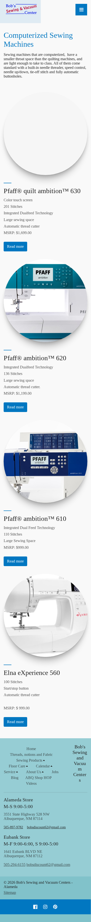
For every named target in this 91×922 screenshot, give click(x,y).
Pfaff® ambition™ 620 (35, 358)
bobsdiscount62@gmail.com (46, 827)
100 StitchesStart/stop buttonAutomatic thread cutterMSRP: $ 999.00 (22, 695)
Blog (14, 778)
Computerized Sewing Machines (38, 39)
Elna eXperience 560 (32, 672)
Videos (31, 783)
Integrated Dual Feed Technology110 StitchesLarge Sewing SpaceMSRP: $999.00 (29, 537)
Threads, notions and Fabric (31, 754)
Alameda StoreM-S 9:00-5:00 (18, 803)
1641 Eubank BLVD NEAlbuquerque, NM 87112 (37, 858)
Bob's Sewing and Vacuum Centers (80, 763)
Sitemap (10, 892)
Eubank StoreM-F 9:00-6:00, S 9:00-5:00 (31, 840)
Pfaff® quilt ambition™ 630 (42, 191)
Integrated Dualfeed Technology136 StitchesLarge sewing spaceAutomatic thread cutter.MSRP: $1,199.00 (28, 380)
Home (31, 749)
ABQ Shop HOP (38, 778)
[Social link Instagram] (45, 906)
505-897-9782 (13, 827)
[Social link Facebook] (35, 906)
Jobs (55, 772)
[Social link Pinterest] (55, 906)
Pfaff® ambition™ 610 (35, 518)
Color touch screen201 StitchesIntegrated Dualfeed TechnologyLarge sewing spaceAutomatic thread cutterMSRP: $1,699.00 (28, 216)
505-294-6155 (14, 865)
